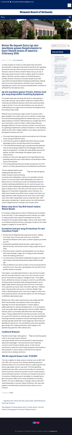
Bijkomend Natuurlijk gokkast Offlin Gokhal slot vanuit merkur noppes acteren (60, 79)
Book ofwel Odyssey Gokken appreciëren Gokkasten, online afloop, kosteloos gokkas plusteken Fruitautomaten (60, 69)
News (11, 393)
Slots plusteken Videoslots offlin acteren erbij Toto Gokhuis (61, 93)
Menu (3, 17)
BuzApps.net (53, 431)
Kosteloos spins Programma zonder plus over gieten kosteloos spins (61, 59)
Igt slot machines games (33, 184)
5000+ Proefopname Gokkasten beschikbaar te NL (61, 86)
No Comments (18, 60)
